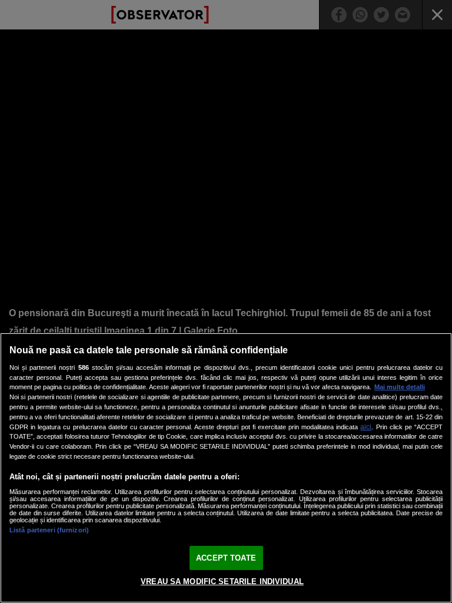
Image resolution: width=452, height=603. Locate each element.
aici (365, 427)
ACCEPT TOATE (226, 558)
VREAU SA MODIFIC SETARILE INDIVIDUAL (222, 581)
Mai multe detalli (399, 386)
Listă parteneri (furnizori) (49, 530)
